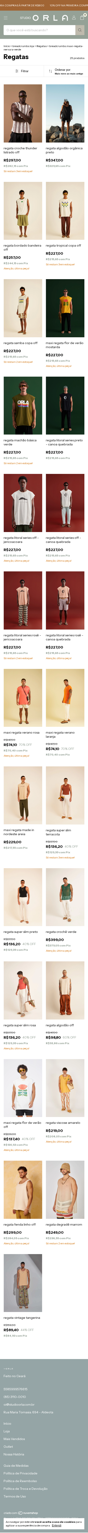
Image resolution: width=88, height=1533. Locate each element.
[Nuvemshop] (21, 1514)
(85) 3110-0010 (15, 1397)
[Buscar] (79, 30)
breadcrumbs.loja (23, 46)
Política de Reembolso (20, 1481)
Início (7, 46)
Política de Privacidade (20, 1473)
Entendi (56, 1525)
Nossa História (14, 1454)
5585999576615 (16, 1389)
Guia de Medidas (16, 1466)
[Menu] (6, 18)
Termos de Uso (15, 1496)
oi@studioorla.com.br (19, 1404)
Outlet (8, 1447)
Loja (7, 1431)
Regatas (42, 46)
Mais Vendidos (14, 1439)
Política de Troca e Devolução (26, 1489)
